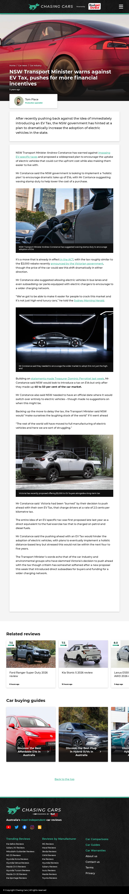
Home (12, 65)
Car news (22, 65)
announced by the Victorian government (77, 263)
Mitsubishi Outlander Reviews (20, 851)
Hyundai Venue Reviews (17, 863)
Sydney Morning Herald (89, 300)
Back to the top (64, 779)
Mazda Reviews (49, 874)
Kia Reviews (47, 859)
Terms (89, 867)
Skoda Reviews (49, 851)
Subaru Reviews (49, 866)
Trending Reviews (18, 838)
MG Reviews (48, 844)
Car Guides (93, 844)
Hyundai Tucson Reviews (18, 870)
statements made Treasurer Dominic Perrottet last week (67, 378)
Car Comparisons (97, 839)
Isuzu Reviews (49, 870)
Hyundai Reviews (50, 863)
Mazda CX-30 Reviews (16, 874)
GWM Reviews (49, 855)
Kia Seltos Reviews (15, 844)
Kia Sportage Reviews (16, 878)
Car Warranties (96, 850)
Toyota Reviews (49, 878)
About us (91, 856)
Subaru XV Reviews (15, 848)
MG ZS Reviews (13, 855)
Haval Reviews (49, 848)
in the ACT (66, 259)
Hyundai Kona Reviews (17, 859)
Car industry (36, 65)
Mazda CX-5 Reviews (16, 866)
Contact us (93, 861)
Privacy (90, 873)
